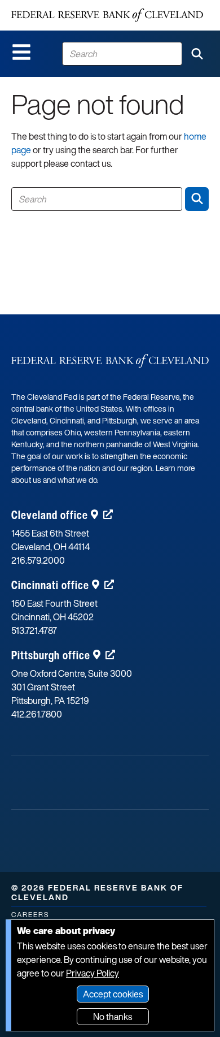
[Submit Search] (197, 54)
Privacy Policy (92, 973)
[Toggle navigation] (21, 52)
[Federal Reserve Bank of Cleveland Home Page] (107, 15)
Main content (54, 6)
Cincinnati (50, 585)
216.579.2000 (38, 560)
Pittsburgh (50, 655)
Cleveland (49, 515)
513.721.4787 (34, 630)
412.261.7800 (36, 714)
